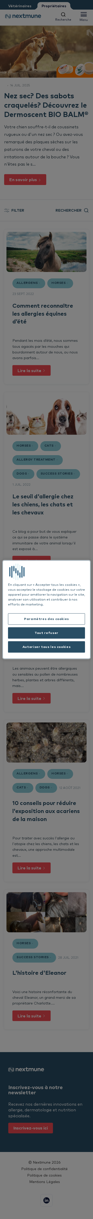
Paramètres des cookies (46, 619)
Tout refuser (46, 633)
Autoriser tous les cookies (46, 647)
